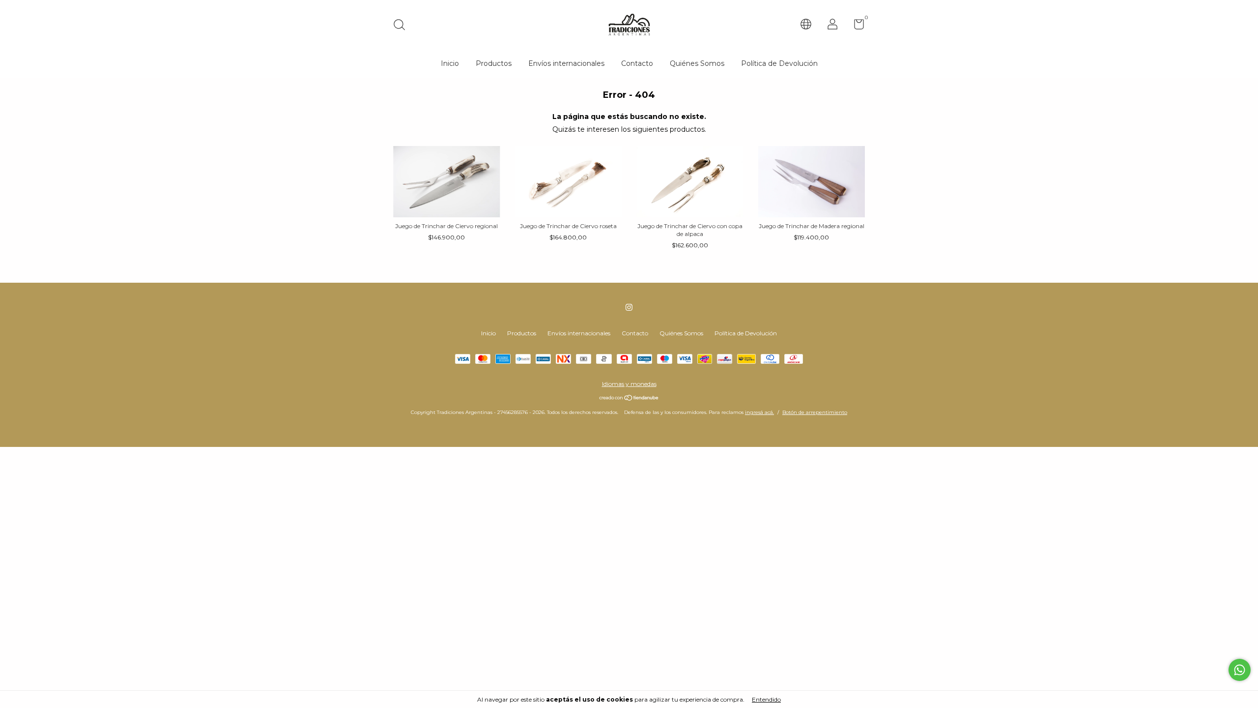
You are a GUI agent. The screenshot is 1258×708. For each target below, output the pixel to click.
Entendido (766, 699)
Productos (494, 63)
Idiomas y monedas (629, 383)
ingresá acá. (759, 412)
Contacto (637, 63)
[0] (855, 26)
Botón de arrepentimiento (814, 412)
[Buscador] (402, 25)
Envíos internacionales (566, 63)
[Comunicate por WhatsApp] (1240, 670)
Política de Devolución (779, 63)
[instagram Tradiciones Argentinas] (629, 307)
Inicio (450, 63)
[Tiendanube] (629, 398)
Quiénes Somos (697, 63)
